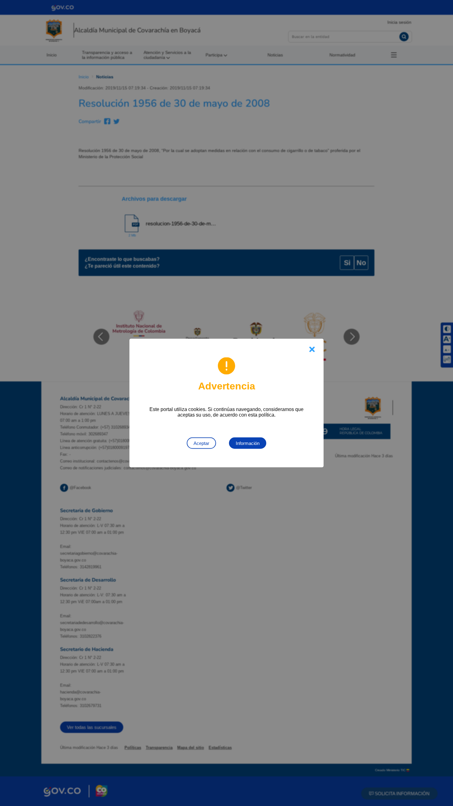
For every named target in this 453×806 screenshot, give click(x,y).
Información (247, 443)
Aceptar (201, 443)
